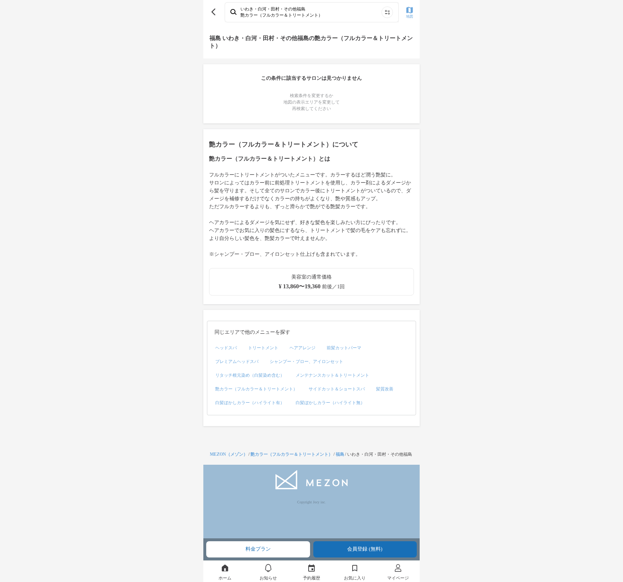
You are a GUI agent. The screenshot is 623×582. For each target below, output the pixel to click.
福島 (340, 454)
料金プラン (258, 549)
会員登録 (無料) (365, 549)
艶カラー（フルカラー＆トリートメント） (292, 454)
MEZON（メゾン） (229, 454)
